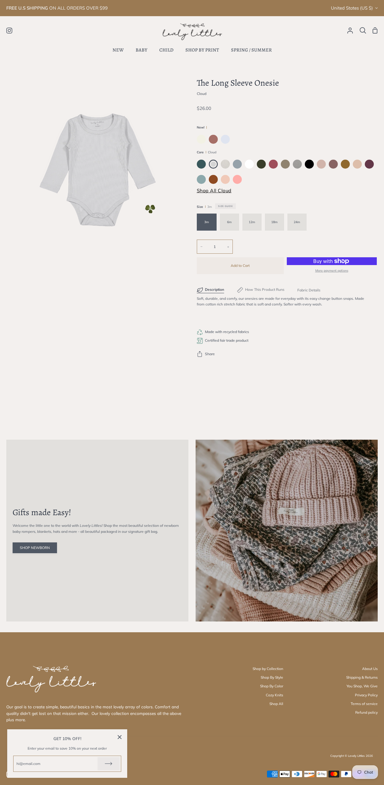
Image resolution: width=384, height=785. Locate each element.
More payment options (331, 270)
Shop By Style (272, 677)
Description (214, 289)
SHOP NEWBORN (35, 547)
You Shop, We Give (362, 686)
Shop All (276, 703)
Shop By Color (271, 686)
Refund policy (366, 712)
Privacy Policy (366, 695)
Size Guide (225, 206)
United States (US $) (352, 8)
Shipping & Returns (362, 677)
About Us (370, 668)
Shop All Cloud (214, 190)
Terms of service (364, 703)
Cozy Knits (274, 695)
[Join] (109, 763)
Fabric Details (308, 290)
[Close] (119, 737)
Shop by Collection (268, 668)
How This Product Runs (264, 289)
